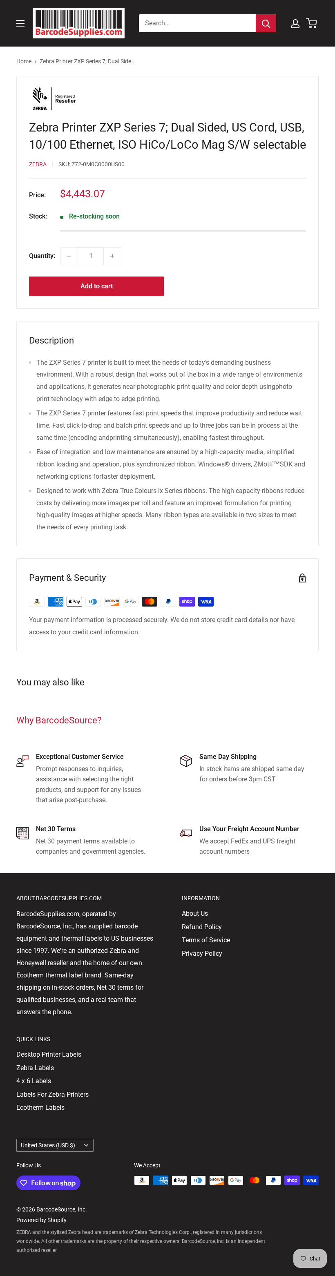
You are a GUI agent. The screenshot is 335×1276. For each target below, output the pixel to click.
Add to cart (96, 286)
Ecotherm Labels (40, 1107)
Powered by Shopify (41, 1220)
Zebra (38, 164)
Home (23, 61)
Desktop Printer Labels (48, 1054)
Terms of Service (206, 940)
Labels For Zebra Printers (52, 1094)
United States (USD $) (48, 1145)
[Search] (266, 23)
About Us (195, 913)
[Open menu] (20, 23)
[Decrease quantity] (69, 256)
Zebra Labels (35, 1068)
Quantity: (42, 256)
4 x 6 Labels (33, 1081)
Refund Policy (202, 927)
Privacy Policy (202, 953)
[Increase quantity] (112, 256)
